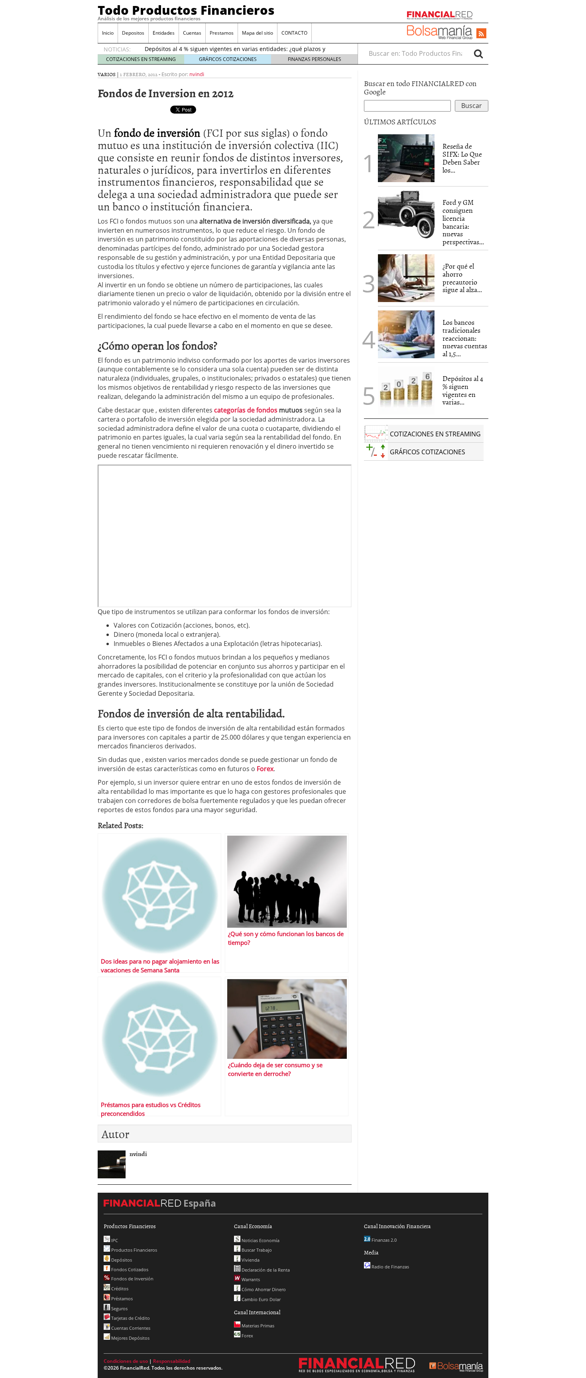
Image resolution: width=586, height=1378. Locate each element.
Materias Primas (257, 1326)
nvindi (196, 74)
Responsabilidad (171, 1361)
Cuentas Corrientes (130, 1328)
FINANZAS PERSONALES (314, 59)
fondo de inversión (157, 132)
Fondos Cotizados (129, 1269)
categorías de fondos (245, 410)
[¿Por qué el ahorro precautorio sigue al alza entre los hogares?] (406, 278)
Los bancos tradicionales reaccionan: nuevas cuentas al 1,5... (464, 338)
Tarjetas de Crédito (130, 1318)
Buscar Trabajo (256, 1250)
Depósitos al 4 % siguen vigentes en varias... (462, 390)
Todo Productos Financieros (186, 10)
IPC (114, 1240)
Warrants (250, 1279)
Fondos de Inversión (131, 1279)
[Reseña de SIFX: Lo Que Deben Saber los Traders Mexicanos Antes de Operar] (406, 158)
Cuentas (192, 32)
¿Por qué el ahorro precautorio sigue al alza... (462, 278)
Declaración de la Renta (265, 1270)
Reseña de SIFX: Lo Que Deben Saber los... (462, 158)
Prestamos (222, 32)
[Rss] (481, 33)
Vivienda (250, 1260)
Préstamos (121, 1298)
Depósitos (121, 1260)
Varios (107, 74)
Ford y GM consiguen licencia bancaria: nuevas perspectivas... (463, 222)
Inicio (108, 32)
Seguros (119, 1308)
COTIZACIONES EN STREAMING (141, 59)
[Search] (478, 53)
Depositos (133, 32)
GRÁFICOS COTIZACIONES (228, 59)
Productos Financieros (133, 1250)
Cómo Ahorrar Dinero (263, 1289)
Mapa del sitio (257, 32)
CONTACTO (294, 32)
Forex (246, 1336)
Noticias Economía (259, 1240)
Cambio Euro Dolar (260, 1299)
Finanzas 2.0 (383, 1240)
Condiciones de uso (126, 1361)
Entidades (164, 32)
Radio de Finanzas (389, 1267)
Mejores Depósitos (129, 1338)
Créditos (119, 1289)
